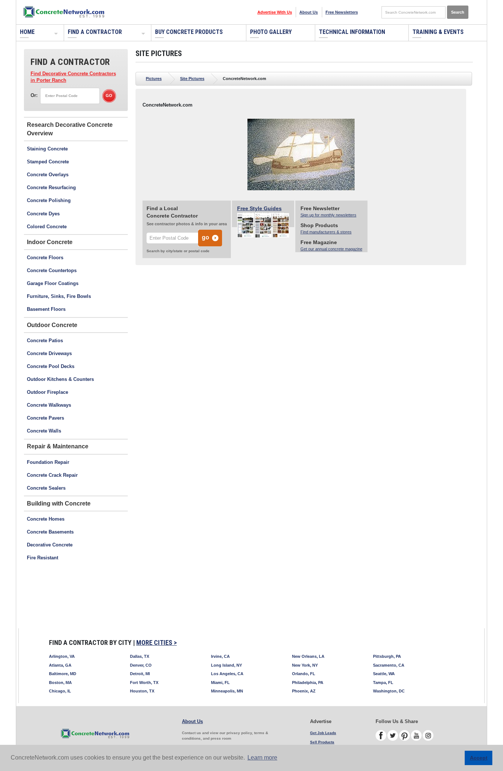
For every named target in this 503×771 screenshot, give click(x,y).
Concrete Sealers (46, 488)
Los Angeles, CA (227, 673)
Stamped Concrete (48, 161)
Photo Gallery (271, 31)
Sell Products (322, 742)
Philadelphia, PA (307, 682)
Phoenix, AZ (304, 691)
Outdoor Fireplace (47, 392)
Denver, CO (141, 665)
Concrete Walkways (49, 405)
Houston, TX (142, 691)
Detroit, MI (140, 673)
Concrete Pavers (45, 418)
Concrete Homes (45, 519)
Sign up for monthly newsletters (328, 215)
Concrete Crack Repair (52, 475)
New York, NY (305, 665)
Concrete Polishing (49, 200)
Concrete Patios (45, 340)
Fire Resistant (42, 557)
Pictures (154, 78)
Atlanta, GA (60, 665)
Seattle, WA (384, 673)
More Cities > (156, 642)
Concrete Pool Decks (50, 366)
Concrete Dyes (43, 213)
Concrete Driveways (49, 353)
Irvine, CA (220, 656)
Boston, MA (60, 682)
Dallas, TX (139, 656)
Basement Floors (46, 309)
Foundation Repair (48, 462)
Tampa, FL (383, 682)
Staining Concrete (47, 149)
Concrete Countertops (52, 270)
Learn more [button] (262, 757)
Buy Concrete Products (189, 31)
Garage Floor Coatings (52, 283)
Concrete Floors (45, 257)
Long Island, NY (226, 665)
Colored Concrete (47, 226)
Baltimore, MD (62, 673)
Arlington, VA (62, 656)
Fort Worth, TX (144, 682)
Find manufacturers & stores (326, 232)
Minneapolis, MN (227, 691)
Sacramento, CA (388, 665)
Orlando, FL (303, 673)
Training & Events (438, 31)
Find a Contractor (95, 31)
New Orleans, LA (308, 656)
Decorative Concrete (50, 545)
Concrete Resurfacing (51, 187)
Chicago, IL (60, 691)
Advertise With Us (274, 12)
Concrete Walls (44, 431)
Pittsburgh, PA (387, 656)
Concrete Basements (50, 532)
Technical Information (352, 31)
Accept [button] (479, 758)
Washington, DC (389, 691)
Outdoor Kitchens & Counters (60, 379)
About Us (308, 12)
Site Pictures (192, 78)
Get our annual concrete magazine (331, 249)
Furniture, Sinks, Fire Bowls (59, 296)
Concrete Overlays (47, 174)
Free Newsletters (342, 12)
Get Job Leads (323, 733)
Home (27, 31)
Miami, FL (220, 682)
